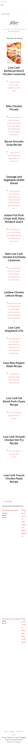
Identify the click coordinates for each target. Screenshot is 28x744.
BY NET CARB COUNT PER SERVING (15, 29)
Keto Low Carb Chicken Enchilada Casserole (14, 257)
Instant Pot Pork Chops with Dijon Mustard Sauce (14, 218)
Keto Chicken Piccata (14, 107)
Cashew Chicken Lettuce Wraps (14, 293)
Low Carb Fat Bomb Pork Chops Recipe (14, 401)
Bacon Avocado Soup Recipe (14, 142)
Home (3, 29)
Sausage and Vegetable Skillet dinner (14, 180)
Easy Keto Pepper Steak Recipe (14, 364)
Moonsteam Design (14, 742)
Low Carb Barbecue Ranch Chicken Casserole (14, 71)
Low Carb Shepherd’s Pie (14, 329)
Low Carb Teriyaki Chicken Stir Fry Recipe (14, 440)
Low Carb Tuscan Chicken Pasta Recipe (14, 478)
